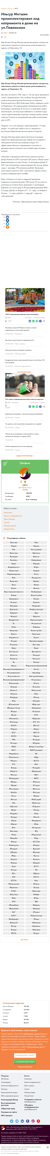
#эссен (36, 669)
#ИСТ (14, 750)
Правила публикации (25, 1067)
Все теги (24, 940)
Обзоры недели (39, 318)
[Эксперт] (25, 482)
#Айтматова (36, 690)
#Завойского (14, 757)
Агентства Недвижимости (9, 1086)
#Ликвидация (13, 778)
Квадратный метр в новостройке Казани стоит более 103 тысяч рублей (25, 361)
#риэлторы (14, 553)
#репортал (14, 609)
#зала (14, 627)
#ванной (14, 616)
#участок (13, 655)
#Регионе (36, 782)
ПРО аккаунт (7, 1115)
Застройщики (6, 1082)
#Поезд (36, 697)
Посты (10, 9)
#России (14, 775)
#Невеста (13, 771)
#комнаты (36, 659)
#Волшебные (13, 905)
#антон (36, 856)
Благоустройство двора (9, 1092)
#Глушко (14, 711)
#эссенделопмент (13, 673)
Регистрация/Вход (9, 1100)
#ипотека (13, 542)
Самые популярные (24, 456)
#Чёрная (14, 729)
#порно (36, 933)
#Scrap (13, 926)
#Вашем (14, 782)
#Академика (36, 708)
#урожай (36, 849)
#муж (14, 866)
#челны (13, 595)
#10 (13, 764)
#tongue (14, 817)
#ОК (13, 902)
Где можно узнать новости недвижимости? (19, 340)
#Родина (36, 845)
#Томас (14, 870)
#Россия (14, 799)
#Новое (36, 884)
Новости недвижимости (23, 366)
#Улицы (36, 919)
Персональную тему (35, 1047)
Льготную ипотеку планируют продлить (18, 350)
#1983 (13, 891)
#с (14, 623)
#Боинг (13, 715)
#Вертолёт (36, 704)
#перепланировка (13, 574)
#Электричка (13, 845)
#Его (13, 873)
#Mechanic (36, 926)
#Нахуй (14, 842)
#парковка (36, 606)
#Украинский (36, 835)
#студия (14, 641)
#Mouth (36, 817)
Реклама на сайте (9, 1112)
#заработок (13, 637)
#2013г (36, 761)
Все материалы (24, 372)
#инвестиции (13, 571)
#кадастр (13, 659)
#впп (13, 578)
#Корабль (13, 838)
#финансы (36, 553)
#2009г (14, 726)
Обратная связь (8, 1109)
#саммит (13, 602)
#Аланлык (36, 909)
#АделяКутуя (13, 754)
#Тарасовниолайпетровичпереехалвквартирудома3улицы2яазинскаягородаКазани (36, 666)
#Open (13, 821)
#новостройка (36, 595)
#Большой (13, 849)
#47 (13, 912)
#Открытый (36, 828)
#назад (13, 768)
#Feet (14, 898)
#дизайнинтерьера (36, 641)
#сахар (36, 887)
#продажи (14, 606)
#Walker (36, 894)
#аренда (36, 564)
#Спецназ (36, 740)
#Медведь (13, 697)
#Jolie (36, 814)
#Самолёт (36, 687)
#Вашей (14, 785)
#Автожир (14, 831)
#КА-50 (36, 726)
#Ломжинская (14, 704)
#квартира (14, 581)
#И (36, 870)
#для (36, 613)
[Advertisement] (25, 258)
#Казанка (36, 852)
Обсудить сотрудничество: (31, 1107)
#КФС (36, 778)
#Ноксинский (13, 683)
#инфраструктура (36, 609)
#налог (13, 588)
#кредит (36, 581)
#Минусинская (13, 884)
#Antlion (14, 792)
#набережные (36, 592)
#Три (14, 701)
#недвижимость (13, 567)
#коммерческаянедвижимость (14, 669)
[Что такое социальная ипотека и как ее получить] (25, 385)
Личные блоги (9, 529)
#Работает (36, 803)
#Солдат (13, 743)
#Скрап (14, 930)
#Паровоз (36, 806)
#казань (36, 588)
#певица (14, 863)
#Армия (36, 736)
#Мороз (14, 761)
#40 (13, 877)
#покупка (36, 655)
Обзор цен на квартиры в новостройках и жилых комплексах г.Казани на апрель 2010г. (22, 435)
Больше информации (13, 1153)
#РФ (13, 740)
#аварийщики (36, 560)
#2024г (14, 880)
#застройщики (36, 549)
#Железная (36, 923)
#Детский (13, 806)
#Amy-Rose (14, 894)
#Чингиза (13, 694)
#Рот (14, 828)
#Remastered (13, 909)
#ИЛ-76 (36, 733)
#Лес (36, 694)
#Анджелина (36, 821)
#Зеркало (13, 613)
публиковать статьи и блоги (34, 1034)
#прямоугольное (36, 620)
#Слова (36, 810)
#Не (13, 803)
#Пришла (13, 852)
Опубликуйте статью (25, 1055)
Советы (42, 402)
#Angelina (13, 814)
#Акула (36, 729)
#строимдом (36, 680)
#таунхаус (14, 645)
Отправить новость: (33, 1100)
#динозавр (36, 891)
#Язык (36, 824)
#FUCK (13, 933)
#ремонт (36, 557)
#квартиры (14, 630)
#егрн (14, 648)
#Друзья (36, 873)
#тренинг (36, 602)
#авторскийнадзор (36, 676)
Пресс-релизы (20, 344)
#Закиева (36, 701)
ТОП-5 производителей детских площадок (21, 314)
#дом (14, 585)
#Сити (13, 796)
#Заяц (14, 835)
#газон (36, 637)
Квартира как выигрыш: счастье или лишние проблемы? (24, 414)
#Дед (36, 757)
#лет (36, 764)
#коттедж (36, 645)
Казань (3, 9)
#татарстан (13, 652)
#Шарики (36, 905)
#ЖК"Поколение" (36, 750)
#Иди (36, 838)
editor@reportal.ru (25, 487)
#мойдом (13, 560)
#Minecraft (14, 923)
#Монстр (36, 789)
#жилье (36, 585)
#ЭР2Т (13, 916)
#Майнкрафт (14, 919)
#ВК (36, 902)
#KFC (36, 775)
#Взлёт (13, 810)
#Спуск (36, 683)
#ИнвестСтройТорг (36, 747)
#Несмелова (13, 718)
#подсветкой (36, 623)
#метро (36, 599)
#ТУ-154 (36, 722)
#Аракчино (14, 887)
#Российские (13, 789)
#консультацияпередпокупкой (14, 680)
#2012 (36, 866)
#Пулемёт (36, 743)
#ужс (36, 880)
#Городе (14, 687)
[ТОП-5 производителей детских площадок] (25, 300)
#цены (14, 564)
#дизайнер (36, 673)
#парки (13, 546)
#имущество (36, 578)
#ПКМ (14, 747)
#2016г (36, 877)
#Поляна (36, 912)
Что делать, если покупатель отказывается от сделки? (23, 424)
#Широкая (36, 718)
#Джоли (14, 824)
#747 (36, 715)
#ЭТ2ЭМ (36, 842)
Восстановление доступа (8, 1104)
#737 (14, 733)
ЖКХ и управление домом (10, 1096)
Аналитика (18, 334)
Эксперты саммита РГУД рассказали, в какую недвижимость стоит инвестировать (21, 329)
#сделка (36, 571)
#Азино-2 (13, 690)
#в (14, 662)
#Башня (36, 796)
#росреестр (36, 652)
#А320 (13, 736)
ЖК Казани (5, 1079)
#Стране (36, 785)
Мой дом (4, 1089)
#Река (14, 856)
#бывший (36, 863)
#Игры (36, 898)
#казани (36, 662)
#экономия (36, 634)
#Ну (36, 831)
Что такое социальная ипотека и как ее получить (24, 399)
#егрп (36, 648)
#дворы (36, 546)
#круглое (36, 616)
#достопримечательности (13, 592)
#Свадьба (36, 768)
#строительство (14, 676)
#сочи (36, 574)
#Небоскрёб (36, 799)
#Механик (36, 930)
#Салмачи (36, 711)
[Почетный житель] (21, 482)
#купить (14, 634)
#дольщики (14, 557)
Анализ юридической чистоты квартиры (18, 446)
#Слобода (14, 722)
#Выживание (36, 771)
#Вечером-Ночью (13, 708)
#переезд (36, 627)
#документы (13, 599)
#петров (14, 859)
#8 (36, 754)
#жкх (36, 542)
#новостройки (36, 630)
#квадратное (14, 620)
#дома (13, 666)
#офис (36, 567)
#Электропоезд (36, 916)
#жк (13, 549)
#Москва (36, 792)
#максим (36, 859)
